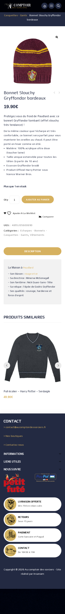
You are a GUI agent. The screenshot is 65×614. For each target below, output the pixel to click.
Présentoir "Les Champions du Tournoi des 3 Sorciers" (59, 93)
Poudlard (28, 267)
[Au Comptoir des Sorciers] (17, 6)
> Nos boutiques (13, 435)
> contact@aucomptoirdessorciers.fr (25, 427)
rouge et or (31, 273)
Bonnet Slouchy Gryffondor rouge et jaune (54, 93)
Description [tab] (32, 251)
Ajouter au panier (37, 199)
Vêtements (37, 234)
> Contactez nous (14, 444)
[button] (56, 37)
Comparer (48, 216)
